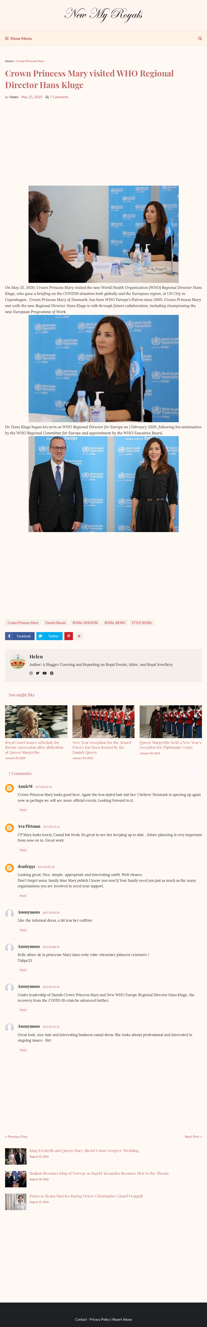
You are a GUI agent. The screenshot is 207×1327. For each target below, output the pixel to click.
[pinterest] (52, 673)
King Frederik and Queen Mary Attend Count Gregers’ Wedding (84, 1150)
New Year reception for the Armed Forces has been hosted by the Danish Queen (101, 747)
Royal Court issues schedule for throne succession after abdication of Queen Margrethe (34, 747)
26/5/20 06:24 (50, 912)
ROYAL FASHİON (85, 623)
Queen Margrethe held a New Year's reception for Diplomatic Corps (170, 745)
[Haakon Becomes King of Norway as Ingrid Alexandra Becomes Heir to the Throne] (16, 1179)
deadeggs (26, 866)
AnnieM (25, 786)
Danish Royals (55, 623)
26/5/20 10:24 (50, 986)
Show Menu (21, 38)
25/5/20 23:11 (51, 826)
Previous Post (18, 1137)
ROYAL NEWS (115, 623)
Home (9, 61)
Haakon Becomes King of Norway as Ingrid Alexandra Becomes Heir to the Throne (99, 1173)
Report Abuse (122, 1319)
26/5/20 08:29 (50, 946)
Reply (23, 809)
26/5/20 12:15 (50, 1026)
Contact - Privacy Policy (92, 1319)
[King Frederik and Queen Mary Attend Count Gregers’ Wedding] (16, 1156)
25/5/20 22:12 (43, 786)
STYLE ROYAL (142, 623)
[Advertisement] (103, 142)
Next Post (192, 1137)
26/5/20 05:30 (46, 866)
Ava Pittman (29, 826)
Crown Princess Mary (30, 61)
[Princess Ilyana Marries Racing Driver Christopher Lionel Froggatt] (16, 1202)
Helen (36, 656)
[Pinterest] (68, 636)
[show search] (200, 38)
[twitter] (37, 673)
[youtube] (45, 673)
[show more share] (79, 636)
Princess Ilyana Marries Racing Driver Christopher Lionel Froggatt (86, 1195)
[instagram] (31, 673)
